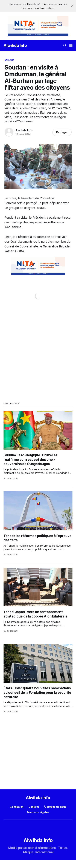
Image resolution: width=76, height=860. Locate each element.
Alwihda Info (15, 45)
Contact (33, 806)
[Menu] (71, 45)
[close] (72, 6)
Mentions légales (38, 812)
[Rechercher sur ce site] (65, 45)
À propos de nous (55, 806)
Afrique (9, 60)
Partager (62, 132)
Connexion (17, 806)
